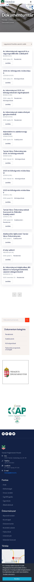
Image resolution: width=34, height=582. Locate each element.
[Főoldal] (3, 447)
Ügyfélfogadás (8, 497)
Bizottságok (7, 520)
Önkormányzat (14, 20)
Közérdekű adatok (9, 528)
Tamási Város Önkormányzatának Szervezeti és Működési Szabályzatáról (16, 212)
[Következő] (19, 294)
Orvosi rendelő (8, 493)
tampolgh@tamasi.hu (10, 473)
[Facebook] (3, 433)
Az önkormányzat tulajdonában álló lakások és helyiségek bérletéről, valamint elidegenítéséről (17, 269)
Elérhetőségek (7, 489)
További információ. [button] (9, 574)
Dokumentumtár (8, 22)
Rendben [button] (17, 579)
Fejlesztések (7, 532)
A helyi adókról (9, 250)
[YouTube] (13, 433)
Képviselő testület (9, 516)
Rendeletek (9, 334)
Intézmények (7, 536)
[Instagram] (10, 433)
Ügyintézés (6, 501)
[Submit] (27, 320)
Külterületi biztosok (9, 540)
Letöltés (8, 63)
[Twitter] (6, 433)
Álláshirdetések (8, 505)
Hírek (4, 485)
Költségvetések (10, 343)
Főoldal (4, 20)
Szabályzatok (9, 339)
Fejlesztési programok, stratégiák (12, 349)
